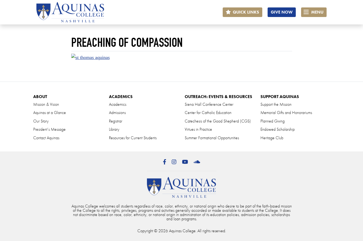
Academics (117, 104)
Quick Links (245, 12)
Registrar (115, 121)
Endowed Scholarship (277, 129)
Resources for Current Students (133, 138)
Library (114, 129)
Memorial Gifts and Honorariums (286, 112)
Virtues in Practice (198, 129)
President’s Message (49, 129)
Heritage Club (271, 138)
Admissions (117, 112)
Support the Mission (276, 104)
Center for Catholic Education (208, 112)
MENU (316, 12)
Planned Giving (272, 121)
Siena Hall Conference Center (209, 104)
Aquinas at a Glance (49, 112)
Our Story (41, 121)
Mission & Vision (46, 104)
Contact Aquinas (46, 138)
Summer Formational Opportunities (212, 138)
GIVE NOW (282, 12)
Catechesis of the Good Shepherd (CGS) (218, 121)
